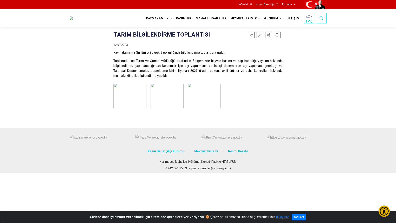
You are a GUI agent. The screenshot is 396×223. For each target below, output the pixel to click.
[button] (268, 35)
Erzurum (287, 4)
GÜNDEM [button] (271, 18)
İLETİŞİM (292, 18)
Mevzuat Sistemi (206, 151)
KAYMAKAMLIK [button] (157, 18)
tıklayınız (282, 217)
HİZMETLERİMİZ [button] (244, 18)
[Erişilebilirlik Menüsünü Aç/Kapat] (384, 211)
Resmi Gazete (238, 151)
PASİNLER (184, 18)
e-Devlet (243, 4)
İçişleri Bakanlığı (265, 4)
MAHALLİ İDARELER (211, 18)
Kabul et (298, 217)
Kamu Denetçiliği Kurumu (166, 151)
